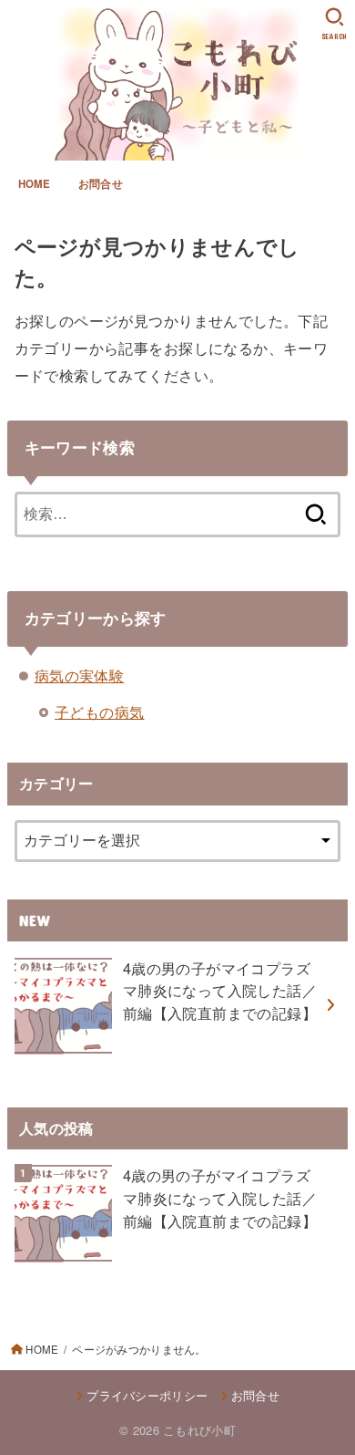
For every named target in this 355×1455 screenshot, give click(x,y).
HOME (34, 184)
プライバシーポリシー (147, 1395)
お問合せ (100, 184)
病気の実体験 (79, 675)
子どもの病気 (99, 711)
